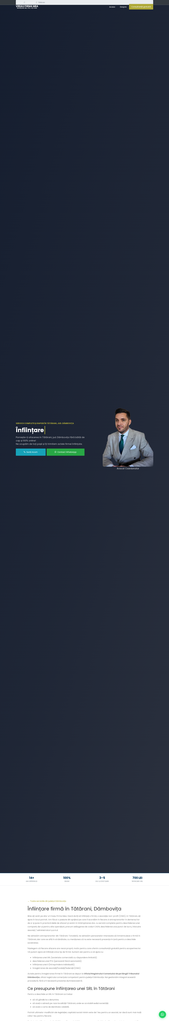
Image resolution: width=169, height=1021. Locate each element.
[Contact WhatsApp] (162, 1014)
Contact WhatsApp (66, 452)
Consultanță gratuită (141, 6)
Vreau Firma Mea (27, 6)
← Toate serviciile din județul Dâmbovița (47, 901)
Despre (123, 7)
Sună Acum (31, 452)
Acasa (112, 7)
